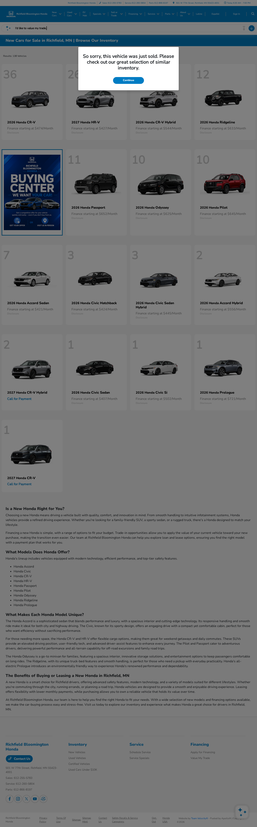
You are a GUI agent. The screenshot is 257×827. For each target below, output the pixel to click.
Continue (128, 80)
